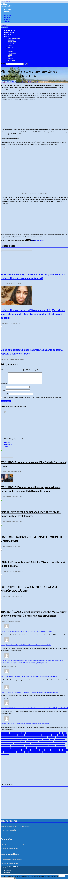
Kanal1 (40, 737)
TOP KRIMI (4, 66)
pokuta (54, 743)
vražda (30, 752)
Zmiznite (63, 752)
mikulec (22, 741)
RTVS (9, 748)
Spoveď (43, 748)
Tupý (37, 750)
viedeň (19, 752)
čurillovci (14, 735)
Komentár (4, 383)
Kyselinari (13, 739)
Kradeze (3, 739)
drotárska (38, 735)
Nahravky (46, 741)
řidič (63, 745)
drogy (33, 735)
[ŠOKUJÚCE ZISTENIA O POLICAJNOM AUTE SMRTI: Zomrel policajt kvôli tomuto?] (7, 507)
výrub (35, 752)
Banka (23, 733)
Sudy (2, 750)
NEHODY (10, 45)
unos (57, 750)
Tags (6, 446)
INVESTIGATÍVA (9, 32)
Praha (17, 745)
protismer (28, 745)
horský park (13, 737)
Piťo (37, 743)
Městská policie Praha (8, 741)
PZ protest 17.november (41, 745)
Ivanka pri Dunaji (27, 737)
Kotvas (64, 737)
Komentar (59, 737)
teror (23, 750)
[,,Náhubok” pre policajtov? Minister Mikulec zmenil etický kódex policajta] (7, 556)
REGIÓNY (11, 43)
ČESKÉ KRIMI (12, 42)
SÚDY (9, 57)
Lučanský (31, 739)
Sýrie (19, 750)
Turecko (42, 750)
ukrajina (53, 750)
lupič (35, 739)
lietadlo (18, 739)
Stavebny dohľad (56, 748)
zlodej (48, 752)
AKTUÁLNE (11, 60)
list (26, 739)
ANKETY (10, 47)
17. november (5, 733)
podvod (44, 743)
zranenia (3, 754)
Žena (42, 240)
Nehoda (56, 741)
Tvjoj (46, 750)
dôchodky (28, 735)
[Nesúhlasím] (15, 878)
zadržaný (39, 752)
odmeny (3, 743)
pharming (27, 743)
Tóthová (33, 750)
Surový (6, 750)
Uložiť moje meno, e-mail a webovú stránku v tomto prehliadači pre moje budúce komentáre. (32, 397)
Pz (32, 745)
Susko (11, 750)
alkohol (15, 733)
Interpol (19, 737)
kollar (53, 737)
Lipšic (23, 739)
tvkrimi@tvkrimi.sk (24, 826)
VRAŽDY (10, 51)
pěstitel (21, 743)
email (43, 735)
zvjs (7, 754)
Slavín (34, 748)
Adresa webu (5, 394)
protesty (21, 745)
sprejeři (48, 748)
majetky (39, 739)
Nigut (61, 741)
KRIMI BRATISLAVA (14, 38)
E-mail (3, 390)
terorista (27, 750)
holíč (36, 240)
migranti (17, 741)
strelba (64, 748)
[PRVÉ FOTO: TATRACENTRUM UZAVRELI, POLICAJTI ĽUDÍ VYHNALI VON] (7, 532)
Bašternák (29, 733)
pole (39, 240)
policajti (3, 745)
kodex (50, 737)
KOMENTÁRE (12, 53)
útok (61, 750)
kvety (8, 739)
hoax (65, 735)
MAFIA (10, 55)
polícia (8, 745)
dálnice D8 (21, 735)
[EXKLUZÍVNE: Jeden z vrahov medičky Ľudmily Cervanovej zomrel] (7, 457)
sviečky (15, 750)
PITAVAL (10, 58)
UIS (49, 750)
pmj (40, 743)
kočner (45, 737)
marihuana (46, 739)
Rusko (13, 748)
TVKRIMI (15, 867)
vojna (26, 752)
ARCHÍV (6, 36)
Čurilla (9, 735)
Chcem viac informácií (7, 878)
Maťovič (57, 739)
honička (6, 737)
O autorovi (7, 9)
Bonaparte (41, 733)
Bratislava (56, 733)
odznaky (16, 743)
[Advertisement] (34, 114)
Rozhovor (4, 748)
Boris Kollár (49, 733)
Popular (7, 442)
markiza (52, 739)
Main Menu (4, 27)
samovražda (22, 748)
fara (53, 735)
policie (13, 745)
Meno (3, 387)
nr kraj (65, 741)
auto (19, 733)
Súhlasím (61, 876)
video (14, 752)
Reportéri (59, 745)
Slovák (39, 748)
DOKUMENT (8, 34)
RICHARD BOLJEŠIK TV (10, 830)
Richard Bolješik (33, 82)
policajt (62, 743)
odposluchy (9, 743)
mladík (41, 741)
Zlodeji (52, 752)
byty (61, 733)
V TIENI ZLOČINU (9, 30)
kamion (35, 737)
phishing (33, 743)
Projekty (7, 11)
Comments (8, 444)
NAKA (51, 741)
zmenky (57, 752)
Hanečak (60, 735)
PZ (9, 49)
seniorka (29, 748)
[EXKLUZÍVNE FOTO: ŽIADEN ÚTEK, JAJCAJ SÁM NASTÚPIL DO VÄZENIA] (7, 581)
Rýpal (17, 748)
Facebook (48, 735)
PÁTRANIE (11, 40)
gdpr (55, 735)
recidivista (52, 745)
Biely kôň (35, 733)
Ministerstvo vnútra (32, 741)
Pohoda (49, 743)
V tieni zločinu (8, 752)
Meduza (62, 739)
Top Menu (4, 4)
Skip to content (5, 1)
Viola (22, 752)
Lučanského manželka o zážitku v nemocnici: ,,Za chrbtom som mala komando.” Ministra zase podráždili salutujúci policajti (33, 314)
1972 (11, 733)
